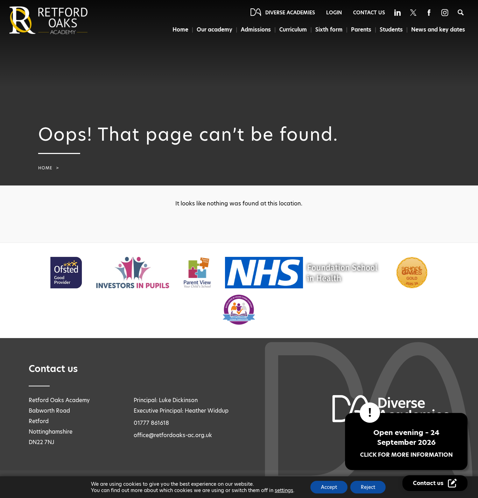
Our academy (214, 29)
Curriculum (293, 29)
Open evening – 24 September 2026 (406, 443)
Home (180, 29)
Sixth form (329, 29)
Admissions (256, 29)
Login (334, 12)
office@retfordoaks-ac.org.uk (173, 435)
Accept (329, 487)
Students (391, 29)
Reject (368, 487)
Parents (361, 29)
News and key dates (438, 29)
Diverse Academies (290, 12)
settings (284, 490)
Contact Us (369, 12)
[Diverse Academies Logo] (60, 20)
